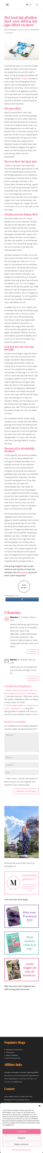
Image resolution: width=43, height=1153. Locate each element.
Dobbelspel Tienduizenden (14, 1050)
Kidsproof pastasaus (12, 1055)
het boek (31, 261)
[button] (39, 1106)
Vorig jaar (25, 78)
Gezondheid (34, 30)
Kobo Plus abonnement (13, 1058)
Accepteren (21, 1131)
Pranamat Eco (10, 1052)
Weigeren (21, 1138)
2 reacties (9, 33)
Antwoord (33, 651)
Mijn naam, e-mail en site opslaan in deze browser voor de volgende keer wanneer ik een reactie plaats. (21, 781)
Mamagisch (12, 30)
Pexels (17, 596)
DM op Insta (22, 572)
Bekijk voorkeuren (21, 1144)
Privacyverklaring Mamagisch (21, 1150)
